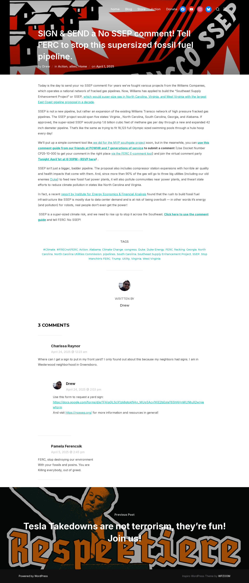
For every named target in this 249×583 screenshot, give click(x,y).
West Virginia (151, 258)
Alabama (95, 249)
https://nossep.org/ (78, 412)
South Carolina (126, 254)
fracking (179, 249)
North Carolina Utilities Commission (78, 254)
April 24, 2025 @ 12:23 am (69, 352)
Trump (116, 258)
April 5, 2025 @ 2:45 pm (68, 452)
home (115, 9)
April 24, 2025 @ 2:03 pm (83, 389)
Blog (128, 9)
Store (141, 9)
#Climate (49, 249)
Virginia (136, 258)
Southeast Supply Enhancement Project (164, 254)
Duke (53, 179)
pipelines (109, 254)
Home (83, 66)
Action (156, 9)
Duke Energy (155, 249)
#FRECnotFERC (67, 249)
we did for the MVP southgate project (118, 142)
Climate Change (112, 249)
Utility (126, 258)
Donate (171, 9)
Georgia (191, 249)
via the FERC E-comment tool (131, 153)
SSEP (196, 254)
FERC (169, 249)
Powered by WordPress (33, 576)
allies (73, 66)
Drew (46, 66)
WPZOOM (224, 576)
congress (130, 249)
